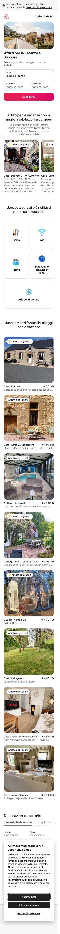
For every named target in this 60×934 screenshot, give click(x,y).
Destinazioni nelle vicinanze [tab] (18, 822)
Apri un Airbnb (43, 16)
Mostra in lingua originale (39, 7)
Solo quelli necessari (28, 905)
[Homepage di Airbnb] (6, 17)
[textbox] (16, 87)
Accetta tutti (29, 897)
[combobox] (28, 76)
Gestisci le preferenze (28, 913)
